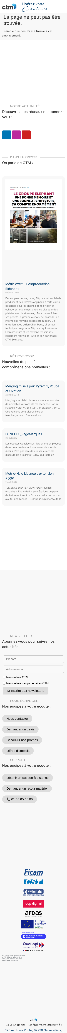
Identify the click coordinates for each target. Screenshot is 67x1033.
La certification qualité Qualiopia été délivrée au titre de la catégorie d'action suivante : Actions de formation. (13, 958)
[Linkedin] (6, 134)
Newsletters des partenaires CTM (27, 683)
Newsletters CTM (17, 677)
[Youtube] (26, 134)
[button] (63, 5)
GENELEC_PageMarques (23, 434)
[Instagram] (16, 134)
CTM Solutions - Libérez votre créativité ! (34, 1025)
